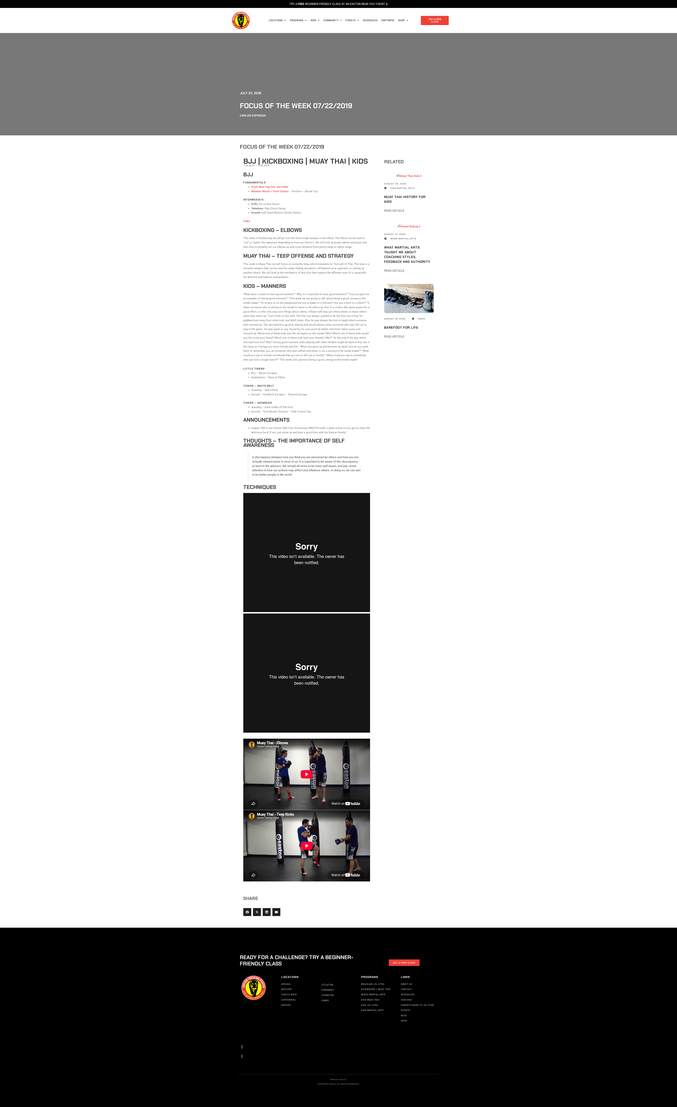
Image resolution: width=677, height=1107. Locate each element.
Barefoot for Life (401, 327)
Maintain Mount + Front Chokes (270, 191)
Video (246, 221)
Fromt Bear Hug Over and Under (269, 187)
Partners (388, 20)
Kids (313, 20)
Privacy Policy (338, 1080)
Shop (401, 20)
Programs (296, 20)
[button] (247, 912)
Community (331, 20)
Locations (276, 20)
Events (351, 20)
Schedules (370, 20)
